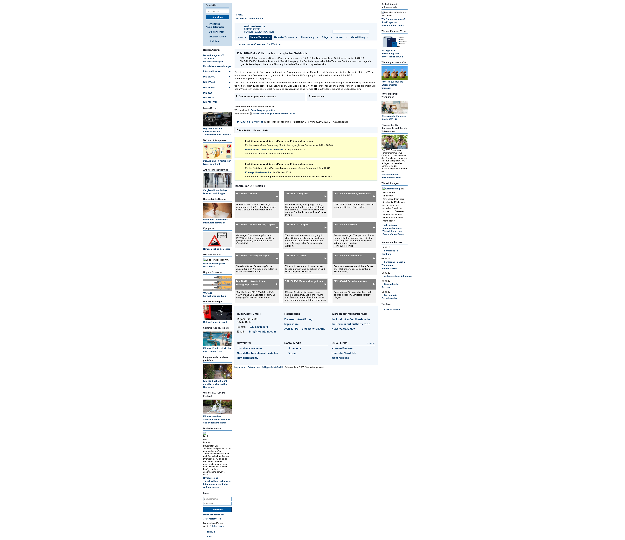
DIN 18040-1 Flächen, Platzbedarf (352, 193)
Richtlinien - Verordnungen (217, 66)
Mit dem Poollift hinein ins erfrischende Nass (217, 350)
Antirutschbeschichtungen (396, 276)
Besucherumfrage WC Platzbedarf (214, 265)
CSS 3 (210, 536)
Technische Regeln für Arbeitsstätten (274, 113)
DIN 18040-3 (209, 87)
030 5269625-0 (259, 326)
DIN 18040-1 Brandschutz (347, 255)
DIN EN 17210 (210, 102)
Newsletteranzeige (343, 328)
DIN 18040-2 (209, 82)
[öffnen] (245, 37)
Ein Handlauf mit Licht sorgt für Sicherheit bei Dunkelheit (215, 384)
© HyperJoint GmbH (272, 367)
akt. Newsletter (216, 32)
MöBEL (239, 15)
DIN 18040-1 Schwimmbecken (350, 281)
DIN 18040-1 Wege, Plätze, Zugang (255, 224)
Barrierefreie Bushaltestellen (390, 296)
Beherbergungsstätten (263, 110)
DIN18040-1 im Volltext (250, 121)
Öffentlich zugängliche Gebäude (257, 96)
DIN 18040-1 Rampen (345, 224)
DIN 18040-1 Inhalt (246, 193)
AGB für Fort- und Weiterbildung (304, 328)
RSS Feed (215, 41)
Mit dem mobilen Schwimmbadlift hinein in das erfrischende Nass (216, 419)
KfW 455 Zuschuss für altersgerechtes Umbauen (393, 85)
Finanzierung (307, 37)
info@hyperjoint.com (262, 331)
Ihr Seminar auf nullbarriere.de (351, 324)
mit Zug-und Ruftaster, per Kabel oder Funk (217, 162)
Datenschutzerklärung (298, 319)
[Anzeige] (354, 27)
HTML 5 (211, 532)
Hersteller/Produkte (284, 37)
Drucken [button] (373, 53)
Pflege (325, 37)
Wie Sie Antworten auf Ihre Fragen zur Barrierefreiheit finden (393, 22)
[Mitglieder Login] (362, 27)
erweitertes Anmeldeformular (215, 25)
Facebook (294, 348)
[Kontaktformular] (370, 27)
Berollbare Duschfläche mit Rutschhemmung (215, 221)
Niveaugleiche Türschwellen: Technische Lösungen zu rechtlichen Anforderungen (216, 483)
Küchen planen (392, 309)
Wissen (339, 37)
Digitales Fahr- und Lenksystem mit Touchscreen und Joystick (217, 131)
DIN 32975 (208, 97)
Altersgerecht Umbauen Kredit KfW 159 (394, 117)
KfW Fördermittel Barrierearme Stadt (391, 176)
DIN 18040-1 (272, 44)
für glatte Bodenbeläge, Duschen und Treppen (215, 192)
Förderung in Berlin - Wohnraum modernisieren (394, 265)
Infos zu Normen (212, 71)
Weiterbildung (358, 37)
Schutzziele (318, 96)
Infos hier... (218, 526)
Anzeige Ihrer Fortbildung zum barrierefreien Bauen (392, 53)
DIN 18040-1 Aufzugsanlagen (252, 255)
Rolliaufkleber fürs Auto (215, 322)
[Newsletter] (346, 27)
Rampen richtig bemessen (217, 249)
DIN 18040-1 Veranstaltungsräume (304, 281)
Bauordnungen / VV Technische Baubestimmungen (213, 58)
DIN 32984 (208, 93)
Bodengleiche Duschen (390, 285)
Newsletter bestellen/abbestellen (257, 353)
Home (240, 37)
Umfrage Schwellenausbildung (214, 294)
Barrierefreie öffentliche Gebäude (264, 149)
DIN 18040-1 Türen (295, 255)
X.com (292, 353)
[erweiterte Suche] (372, 32)
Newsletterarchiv (217, 36)
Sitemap (371, 343)
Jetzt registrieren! (212, 519)
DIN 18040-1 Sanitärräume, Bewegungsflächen (251, 283)
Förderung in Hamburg (390, 252)
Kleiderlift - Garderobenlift (249, 18)
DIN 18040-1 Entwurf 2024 (254, 130)
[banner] (306, 13)
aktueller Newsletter (249, 348)
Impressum (291, 324)
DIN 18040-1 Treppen (297, 224)
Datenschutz (254, 367)
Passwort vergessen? (214, 514)
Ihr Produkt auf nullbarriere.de (351, 319)
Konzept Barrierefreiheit (258, 172)
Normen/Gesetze (258, 37)
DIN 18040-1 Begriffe (296, 193)
